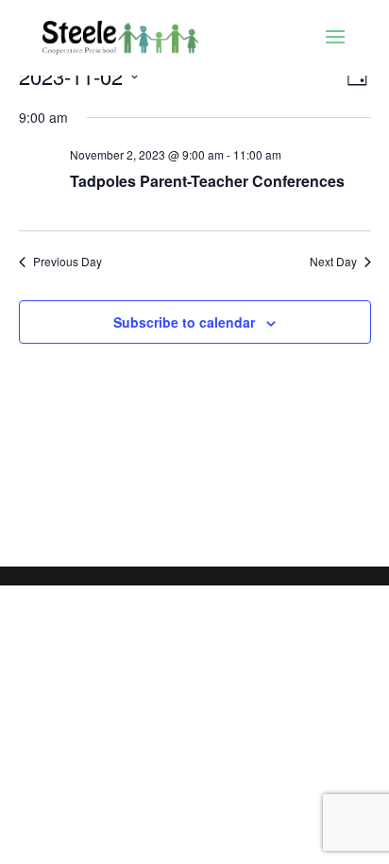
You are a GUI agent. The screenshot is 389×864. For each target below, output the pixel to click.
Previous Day (67, 261)
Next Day (333, 261)
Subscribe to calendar (184, 322)
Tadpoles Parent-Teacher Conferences (207, 181)
